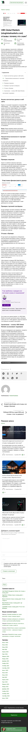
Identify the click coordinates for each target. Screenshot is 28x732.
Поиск (3, 578)
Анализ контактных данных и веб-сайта (13, 75)
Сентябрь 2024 (5, 696)
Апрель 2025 (5, 679)
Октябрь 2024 (5, 693)
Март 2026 (5, 654)
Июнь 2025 (5, 675)
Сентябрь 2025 (5, 668)
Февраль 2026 (5, 656)
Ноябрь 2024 (5, 691)
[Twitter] (17, 373)
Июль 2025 (5, 672)
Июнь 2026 (5, 647)
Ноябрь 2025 (5, 663)
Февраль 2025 (5, 684)
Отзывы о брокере (8, 88)
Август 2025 (5, 670)
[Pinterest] (21, 373)
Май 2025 (4, 677)
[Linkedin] (8, 378)
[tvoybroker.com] (3, 2)
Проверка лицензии (9, 83)
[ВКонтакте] (3, 373)
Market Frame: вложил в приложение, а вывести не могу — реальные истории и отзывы (14, 630)
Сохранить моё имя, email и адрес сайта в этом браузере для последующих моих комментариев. (15, 565)
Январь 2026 (5, 658)
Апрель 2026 (5, 651)
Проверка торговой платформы (12, 85)
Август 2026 (5, 642)
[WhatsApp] (12, 378)
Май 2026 (4, 649)
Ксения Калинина (13, 395)
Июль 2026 (5, 644)
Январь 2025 (5, 686)
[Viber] (17, 378)
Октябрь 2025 (5, 665)
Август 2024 (5, 698)
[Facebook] (12, 373)
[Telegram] (3, 378)
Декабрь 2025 (5, 661)
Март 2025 (5, 682)
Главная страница (5, 9)
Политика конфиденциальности (10, 725)
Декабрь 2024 (5, 689)
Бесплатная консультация (16, 2)
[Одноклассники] (8, 373)
